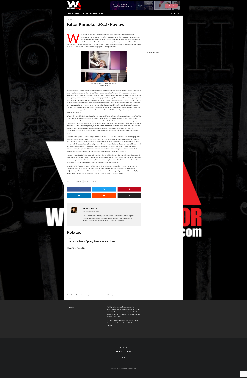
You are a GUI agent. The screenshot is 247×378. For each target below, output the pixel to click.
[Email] (129, 195)
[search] (98, 307)
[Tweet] (104, 189)
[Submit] (104, 195)
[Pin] (129, 189)
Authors (128, 352)
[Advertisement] (162, 34)
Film (69, 13)
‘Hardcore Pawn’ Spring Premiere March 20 (91, 241)
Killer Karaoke (77, 181)
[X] (171, 13)
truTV (94, 181)
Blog (101, 13)
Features (93, 13)
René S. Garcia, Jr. (72, 29)
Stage (77, 13)
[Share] (79, 189)
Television (69, 238)
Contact (119, 352)
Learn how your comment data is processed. (105, 295)
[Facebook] (168, 13)
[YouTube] (175, 13)
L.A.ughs (85, 13)
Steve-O (87, 181)
